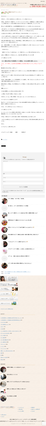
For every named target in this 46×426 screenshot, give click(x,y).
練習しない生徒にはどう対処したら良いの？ (16, 388)
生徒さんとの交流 (4, 357)
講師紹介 (33, 407)
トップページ (21, 407)
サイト (4, 181)
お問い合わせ (3, 414)
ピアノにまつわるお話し (5, 333)
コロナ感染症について (5, 324)
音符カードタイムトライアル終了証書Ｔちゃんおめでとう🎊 (21, 227)
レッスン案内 (21, 411)
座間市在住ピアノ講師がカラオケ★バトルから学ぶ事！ (20, 220)
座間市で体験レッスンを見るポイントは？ (16, 367)
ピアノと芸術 (7, 273)
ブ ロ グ (2, 416)
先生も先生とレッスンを (12, 374)
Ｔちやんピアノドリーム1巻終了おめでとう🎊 (18, 241)
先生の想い (21, 409)
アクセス (33, 411)
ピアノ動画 (3, 337)
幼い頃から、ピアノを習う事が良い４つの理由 (18, 205)
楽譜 (1, 353)
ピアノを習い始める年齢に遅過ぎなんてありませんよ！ (20, 263)
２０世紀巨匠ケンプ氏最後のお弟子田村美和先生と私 (11, 320)
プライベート (3, 344)
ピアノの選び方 (3, 335)
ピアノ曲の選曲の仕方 (5, 339)
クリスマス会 (3, 322)
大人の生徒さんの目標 (11, 396)
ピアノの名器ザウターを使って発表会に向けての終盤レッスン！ (17, 271)
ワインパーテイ (3, 348)
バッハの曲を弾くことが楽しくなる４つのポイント (10, 331)
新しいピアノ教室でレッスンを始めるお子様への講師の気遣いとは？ (23, 213)
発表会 (2, 359)
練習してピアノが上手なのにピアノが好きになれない (18, 381)
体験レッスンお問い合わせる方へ (7, 350)
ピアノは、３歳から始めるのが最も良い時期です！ (19, 256)
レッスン (5, 139)
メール (4, 177)
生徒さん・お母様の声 (35, 409)
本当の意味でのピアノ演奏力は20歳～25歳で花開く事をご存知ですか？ (23, 234)
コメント (5, 161)
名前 (4, 173)
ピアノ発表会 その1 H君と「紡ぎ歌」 (16, 198)
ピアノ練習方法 (3, 342)
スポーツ (2, 326)
